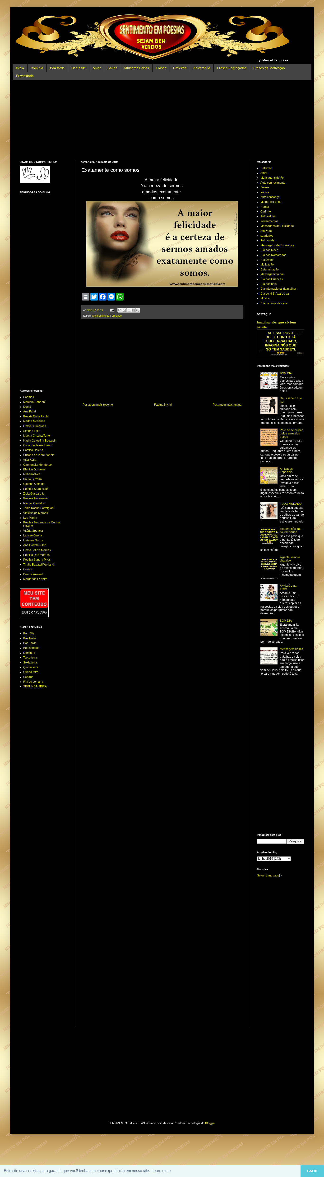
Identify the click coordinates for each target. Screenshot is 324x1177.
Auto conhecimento (272, 182)
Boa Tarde (30, 643)
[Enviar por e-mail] (119, 310)
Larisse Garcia (32, 535)
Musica (265, 298)
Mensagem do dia (272, 274)
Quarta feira (30, 672)
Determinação (269, 269)
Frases (161, 68)
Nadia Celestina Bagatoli (39, 440)
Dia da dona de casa (273, 303)
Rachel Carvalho (34, 503)
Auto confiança (270, 197)
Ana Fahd (29, 411)
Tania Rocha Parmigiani (38, 508)
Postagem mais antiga (227, 404)
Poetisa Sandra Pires (37, 559)
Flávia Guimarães (34, 426)
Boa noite (79, 68)
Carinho (265, 211)
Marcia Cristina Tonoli (37, 435)
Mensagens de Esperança (277, 245)
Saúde (112, 68)
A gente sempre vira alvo (290, 559)
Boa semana (31, 648)
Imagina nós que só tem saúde (290, 530)
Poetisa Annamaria (35, 498)
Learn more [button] (161, 1171)
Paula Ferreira (32, 479)
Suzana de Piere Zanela (39, 455)
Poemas (28, 397)
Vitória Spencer (33, 530)
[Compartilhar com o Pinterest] (137, 310)
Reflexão (179, 68)
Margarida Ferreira (35, 579)
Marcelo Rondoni (34, 402)
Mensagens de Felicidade (107, 315)
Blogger (210, 1123)
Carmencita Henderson (38, 464)
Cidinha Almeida (34, 484)
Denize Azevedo (33, 574)
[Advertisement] (162, 120)
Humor (264, 206)
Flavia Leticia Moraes (37, 550)
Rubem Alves (31, 474)
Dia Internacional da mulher (278, 288)
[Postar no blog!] (124, 310)
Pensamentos (269, 221)
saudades (266, 235)
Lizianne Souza (33, 540)
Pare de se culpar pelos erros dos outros (291, 434)
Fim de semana (33, 681)
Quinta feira (30, 667)
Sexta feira (30, 662)
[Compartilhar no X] (128, 310)
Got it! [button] (312, 1171)
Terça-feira (30, 657)
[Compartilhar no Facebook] (133, 310)
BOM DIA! (286, 373)
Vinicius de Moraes (35, 513)
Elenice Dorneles (34, 469)
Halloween (267, 259)
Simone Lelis (31, 431)
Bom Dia (28, 633)
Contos (27, 569)
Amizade (266, 231)
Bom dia (37, 68)
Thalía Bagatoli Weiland (38, 564)
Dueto (27, 406)
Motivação (267, 264)
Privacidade (25, 76)
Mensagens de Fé (272, 177)
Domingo (29, 653)
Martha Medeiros (34, 421)
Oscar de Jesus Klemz (37, 445)
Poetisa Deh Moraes (36, 555)
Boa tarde (57, 68)
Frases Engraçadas (231, 68)
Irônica (264, 192)
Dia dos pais (268, 284)
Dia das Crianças (271, 279)
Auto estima (268, 216)
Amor (97, 68)
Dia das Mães (269, 250)
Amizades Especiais (286, 470)
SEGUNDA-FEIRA (35, 686)
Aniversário (201, 68)
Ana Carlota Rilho (34, 545)
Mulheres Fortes (136, 68)
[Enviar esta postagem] (112, 310)
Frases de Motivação (269, 68)
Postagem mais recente (98, 404)
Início (20, 68)
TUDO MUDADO (290, 503)
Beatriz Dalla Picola (36, 416)
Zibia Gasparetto (34, 493)
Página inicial (163, 404)
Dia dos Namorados (273, 255)
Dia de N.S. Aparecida (274, 293)
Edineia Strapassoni (36, 489)
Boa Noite (29, 638)
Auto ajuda (267, 240)
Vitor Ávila (29, 459)
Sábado (28, 677)
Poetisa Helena (33, 450)
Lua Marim (30, 517)
